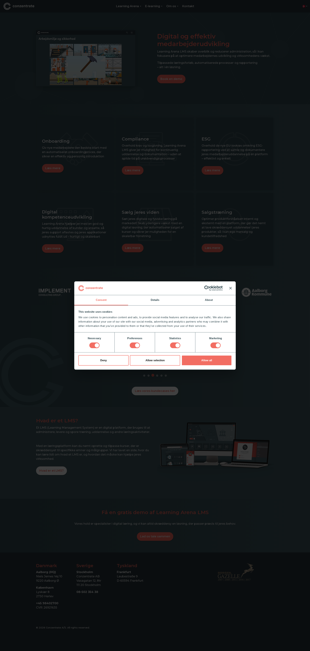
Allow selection (155, 360)
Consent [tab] (101, 300)
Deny (103, 360)
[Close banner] (230, 288)
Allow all (206, 360)
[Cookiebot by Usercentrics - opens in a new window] (207, 288)
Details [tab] (155, 300)
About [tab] (209, 300)
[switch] (135, 345)
